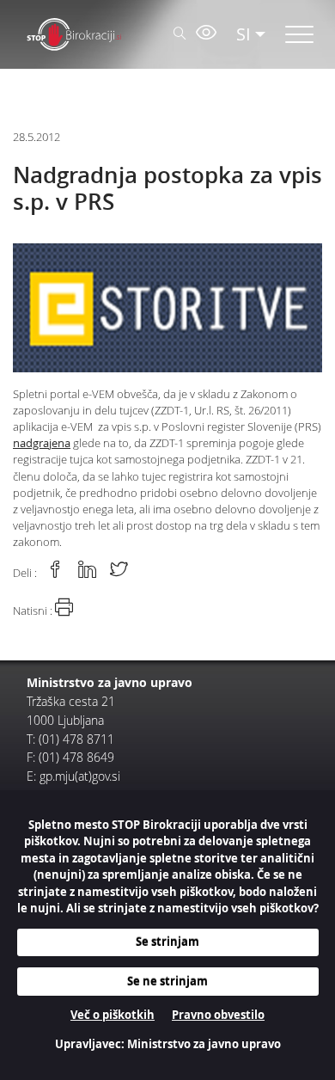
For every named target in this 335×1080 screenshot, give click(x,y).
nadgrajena (41, 443)
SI (243, 34)
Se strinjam (167, 941)
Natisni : (34, 611)
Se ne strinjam (167, 981)
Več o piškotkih (112, 1014)
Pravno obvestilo (218, 1014)
